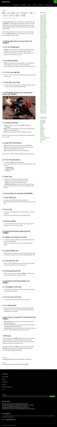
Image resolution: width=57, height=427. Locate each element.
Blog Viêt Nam (6, 1)
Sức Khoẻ (42, 132)
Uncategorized (43, 138)
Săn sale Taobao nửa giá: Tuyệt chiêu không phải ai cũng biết (15, 403)
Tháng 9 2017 (43, 107)
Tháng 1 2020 (43, 100)
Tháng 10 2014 (43, 112)
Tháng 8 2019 (43, 101)
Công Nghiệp (43, 122)
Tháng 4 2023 (43, 60)
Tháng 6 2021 (43, 82)
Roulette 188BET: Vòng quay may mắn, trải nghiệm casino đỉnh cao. (17, 358)
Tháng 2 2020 (43, 99)
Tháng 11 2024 (43, 36)
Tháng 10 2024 (43, 37)
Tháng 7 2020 (43, 92)
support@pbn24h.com (11, 419)
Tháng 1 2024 (43, 48)
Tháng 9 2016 (43, 109)
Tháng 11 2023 (43, 51)
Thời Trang (42, 136)
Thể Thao (42, 135)
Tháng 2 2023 (43, 62)
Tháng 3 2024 (43, 46)
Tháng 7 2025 (43, 26)
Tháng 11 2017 (43, 106)
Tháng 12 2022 (43, 65)
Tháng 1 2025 (43, 33)
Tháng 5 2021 (43, 84)
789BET (8, 27)
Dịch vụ (41, 123)
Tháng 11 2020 (43, 87)
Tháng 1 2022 (43, 77)
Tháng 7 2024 (43, 41)
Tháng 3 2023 (43, 61)
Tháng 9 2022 (43, 68)
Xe (40, 141)
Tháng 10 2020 (43, 89)
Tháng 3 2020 (43, 97)
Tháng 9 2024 (43, 38)
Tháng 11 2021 (43, 80)
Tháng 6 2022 (43, 71)
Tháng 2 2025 (43, 32)
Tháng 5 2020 (43, 95)
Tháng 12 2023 (43, 50)
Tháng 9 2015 (43, 111)
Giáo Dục (42, 127)
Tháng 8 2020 (43, 91)
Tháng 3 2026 (43, 17)
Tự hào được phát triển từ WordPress (9, 425)
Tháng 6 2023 (43, 57)
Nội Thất (42, 130)
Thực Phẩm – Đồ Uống (45, 137)
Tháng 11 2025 (43, 22)
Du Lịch (41, 125)
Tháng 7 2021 (43, 81)
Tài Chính (42, 133)
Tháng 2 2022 (43, 76)
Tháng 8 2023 (43, 55)
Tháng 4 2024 (43, 45)
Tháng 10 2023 (43, 52)
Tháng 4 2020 (43, 96)
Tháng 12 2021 (43, 79)
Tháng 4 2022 (43, 73)
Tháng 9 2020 (43, 90)
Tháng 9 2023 (43, 53)
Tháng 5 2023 (43, 58)
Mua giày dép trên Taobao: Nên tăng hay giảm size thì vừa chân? (15, 407)
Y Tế (41, 142)
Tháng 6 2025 (43, 27)
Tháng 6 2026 (43, 14)
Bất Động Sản (43, 120)
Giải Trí (4, 10)
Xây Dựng (42, 140)
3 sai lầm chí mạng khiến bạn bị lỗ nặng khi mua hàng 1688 (14, 406)
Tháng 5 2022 (43, 72)
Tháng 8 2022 (43, 70)
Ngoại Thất (42, 128)
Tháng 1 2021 (43, 85)
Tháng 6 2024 (43, 42)
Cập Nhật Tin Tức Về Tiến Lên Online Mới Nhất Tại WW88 (15, 363)
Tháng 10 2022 (43, 67)
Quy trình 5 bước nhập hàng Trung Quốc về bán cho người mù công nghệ (17, 404)
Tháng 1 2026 (43, 19)
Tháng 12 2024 (43, 35)
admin (14, 18)
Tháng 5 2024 (43, 43)
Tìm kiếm (4, 394)
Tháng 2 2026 (43, 18)
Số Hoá (41, 131)
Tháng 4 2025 (43, 30)
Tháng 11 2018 (43, 104)
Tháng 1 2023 (43, 63)
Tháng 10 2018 (43, 105)
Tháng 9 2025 (43, 24)
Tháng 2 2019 (43, 102)
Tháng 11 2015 (43, 110)
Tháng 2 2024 (43, 47)
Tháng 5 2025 (43, 28)
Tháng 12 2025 (43, 21)
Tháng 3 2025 (43, 31)
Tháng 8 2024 (43, 40)
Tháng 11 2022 (43, 66)
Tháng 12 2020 (43, 86)
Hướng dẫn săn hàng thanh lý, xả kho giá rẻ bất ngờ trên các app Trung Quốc (18, 408)
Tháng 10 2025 (43, 23)
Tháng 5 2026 (43, 16)
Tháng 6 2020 (43, 94)
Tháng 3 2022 (43, 75)
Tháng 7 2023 (43, 56)
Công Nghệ (42, 121)
